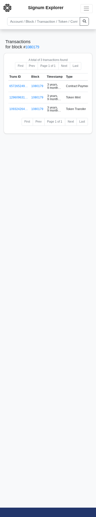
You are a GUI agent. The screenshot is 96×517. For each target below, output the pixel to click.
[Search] (84, 21)
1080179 (32, 47)
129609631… (18, 97)
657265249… (18, 86)
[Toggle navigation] (86, 8)
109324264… (18, 109)
